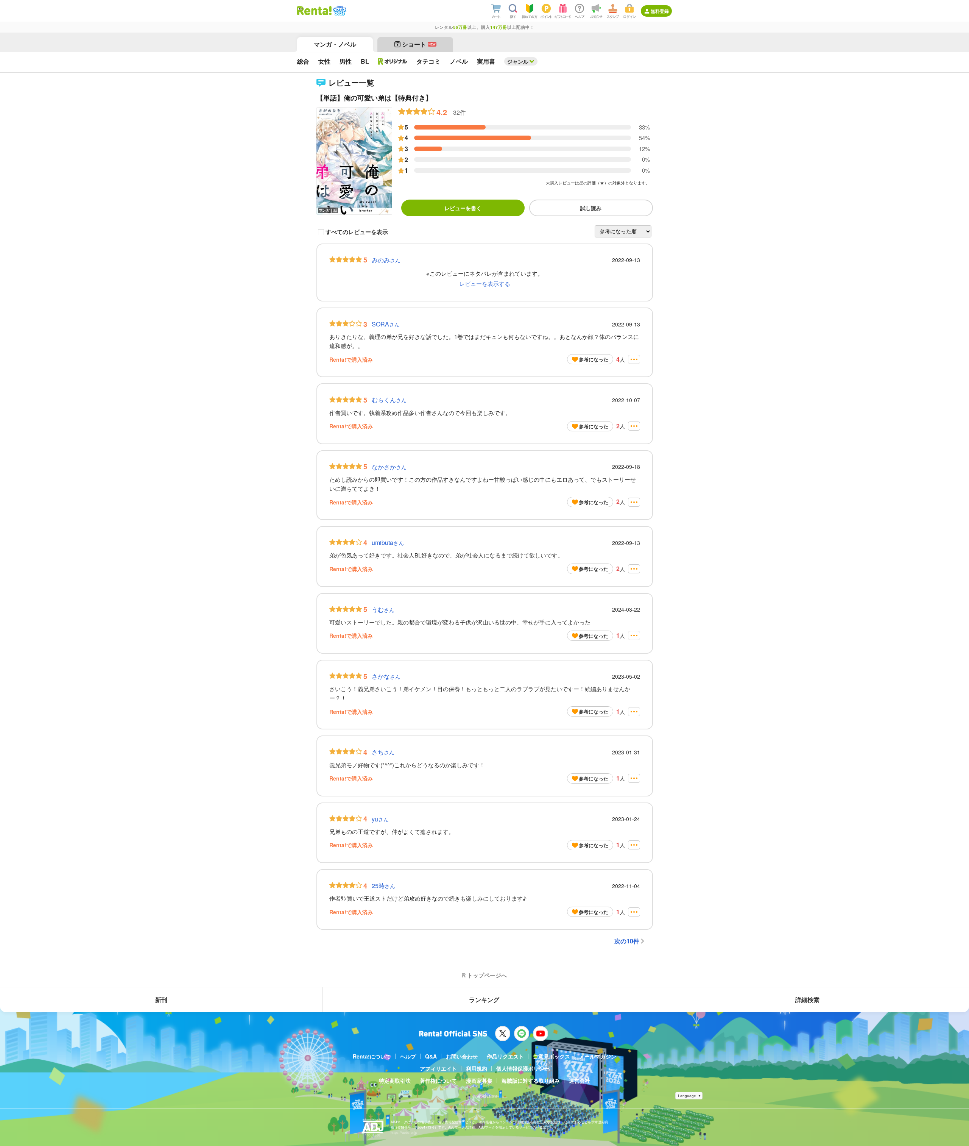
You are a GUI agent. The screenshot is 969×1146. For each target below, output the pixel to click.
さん (386, 260)
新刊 (161, 999)
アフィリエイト (438, 1068)
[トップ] (314, 10)
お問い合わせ (462, 1056)
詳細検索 (807, 999)
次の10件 (626, 941)
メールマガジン (597, 1056)
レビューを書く (462, 208)
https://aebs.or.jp (404, 1132)
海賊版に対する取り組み (531, 1080)
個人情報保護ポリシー (522, 1068)
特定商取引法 (395, 1080)
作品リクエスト (505, 1056)
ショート (419, 44)
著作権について (438, 1080)
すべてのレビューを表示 (357, 232)
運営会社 (579, 1080)
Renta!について (372, 1056)
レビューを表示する (484, 283)
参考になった (593, 359)
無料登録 (660, 11)
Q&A (431, 1056)
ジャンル (517, 61)
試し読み (590, 208)
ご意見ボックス (551, 1056)
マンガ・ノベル (335, 44)
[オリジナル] (392, 61)
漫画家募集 (479, 1080)
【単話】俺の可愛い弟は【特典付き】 (374, 98)
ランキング (484, 999)
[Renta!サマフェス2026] (339, 11)
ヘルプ (408, 1056)
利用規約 (476, 1068)
